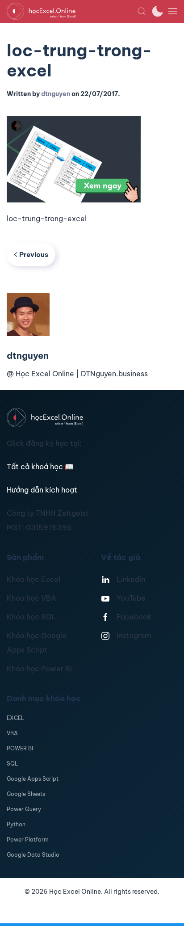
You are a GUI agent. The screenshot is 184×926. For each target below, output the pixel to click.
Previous (33, 254)
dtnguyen (55, 94)
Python (16, 824)
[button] (141, 11)
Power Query (24, 809)
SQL (12, 763)
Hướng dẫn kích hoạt (42, 489)
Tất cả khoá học (40, 466)
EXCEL (15, 718)
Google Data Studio (33, 854)
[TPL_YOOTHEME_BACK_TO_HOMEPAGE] (72, 11)
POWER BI (20, 748)
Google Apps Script (33, 778)
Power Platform (28, 839)
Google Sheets (26, 794)
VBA (12, 733)
